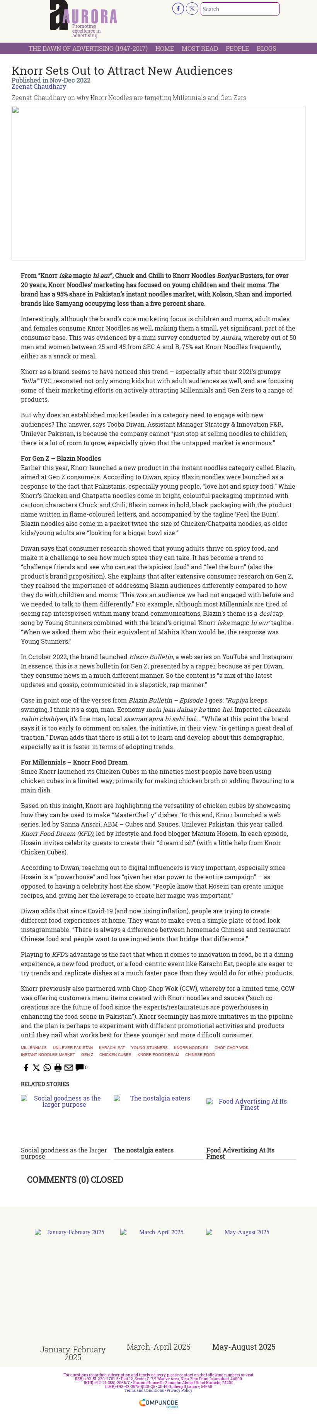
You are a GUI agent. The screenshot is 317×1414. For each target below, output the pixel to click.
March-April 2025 (158, 1347)
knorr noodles (191, 1048)
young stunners (149, 1048)
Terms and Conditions (144, 1390)
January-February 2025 (73, 1353)
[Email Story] (68, 1067)
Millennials (34, 1048)
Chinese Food (200, 1055)
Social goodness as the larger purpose (64, 1153)
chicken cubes (115, 1055)
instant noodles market (48, 1055)
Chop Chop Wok (232, 1048)
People (237, 48)
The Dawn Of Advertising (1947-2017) (88, 48)
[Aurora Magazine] (83, 15)
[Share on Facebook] (25, 1067)
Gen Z (87, 1055)
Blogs (266, 48)
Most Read (200, 48)
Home (164, 48)
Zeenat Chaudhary (39, 86)
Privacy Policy (180, 1390)
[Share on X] (36, 1067)
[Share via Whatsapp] (47, 1067)
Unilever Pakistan (73, 1048)
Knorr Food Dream (158, 1055)
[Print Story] (58, 1067)
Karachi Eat (112, 1048)
